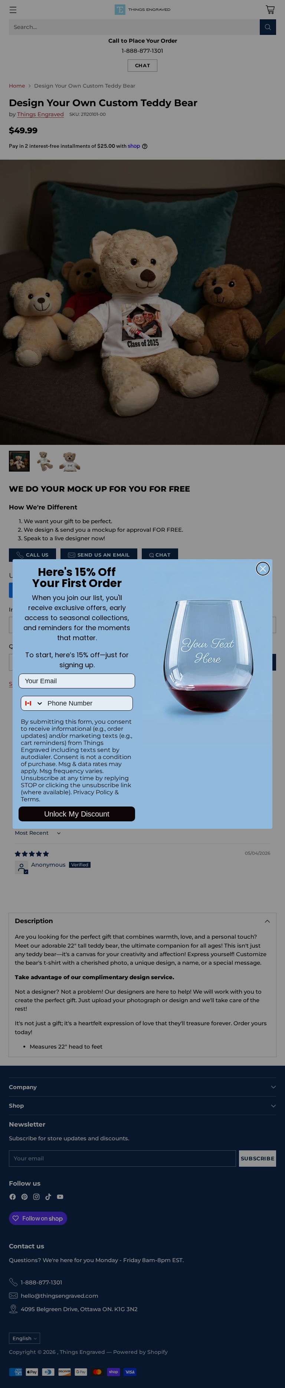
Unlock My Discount (76, 814)
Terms (30, 799)
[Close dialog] (262, 568)
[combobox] (32, 703)
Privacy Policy (93, 792)
